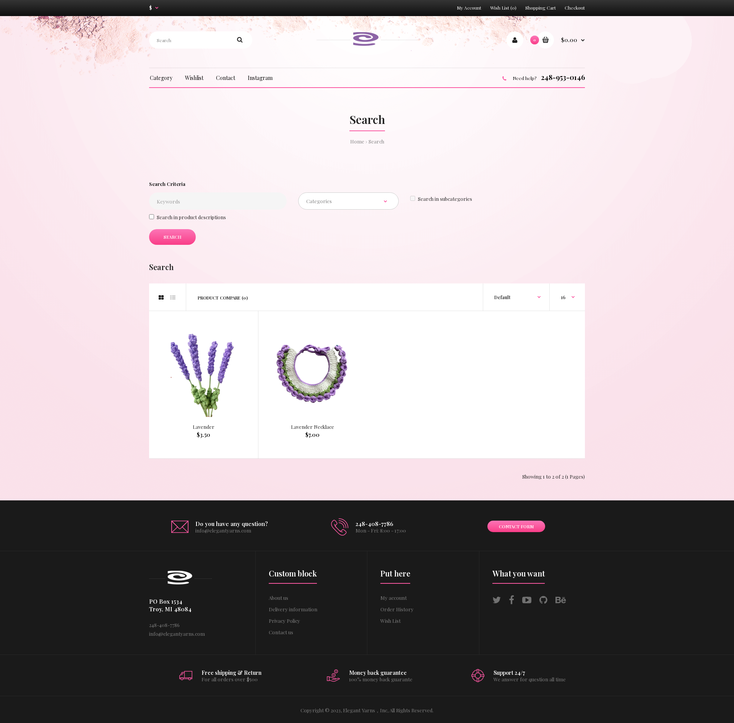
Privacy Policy (284, 620)
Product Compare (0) (223, 298)
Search (376, 141)
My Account (469, 8)
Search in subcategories (445, 198)
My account (393, 597)
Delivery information (293, 609)
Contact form (516, 526)
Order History (397, 609)
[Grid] (161, 297)
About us (278, 597)
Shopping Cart (540, 8)
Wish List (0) (503, 8)
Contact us (281, 632)
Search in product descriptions (191, 217)
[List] (172, 297)
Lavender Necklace (312, 426)
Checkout (575, 8)
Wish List (390, 620)
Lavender (203, 426)
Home (357, 141)
